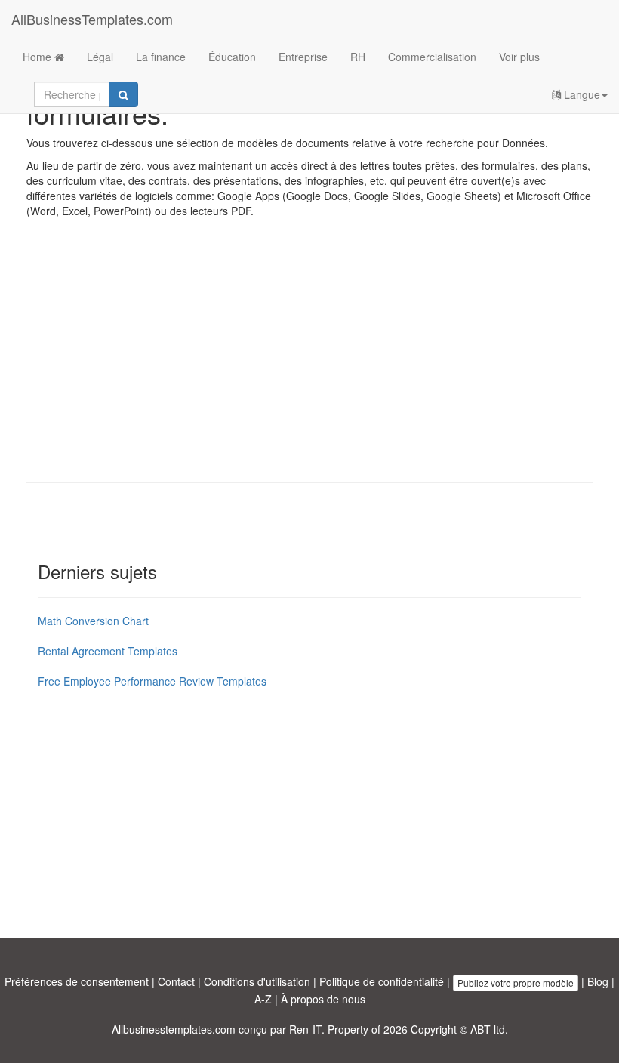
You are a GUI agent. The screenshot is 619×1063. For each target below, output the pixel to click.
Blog (597, 981)
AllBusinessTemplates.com (92, 19)
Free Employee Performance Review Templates (152, 681)
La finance (161, 56)
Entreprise (303, 56)
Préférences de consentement (77, 981)
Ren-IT (305, 1029)
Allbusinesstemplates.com (174, 1029)
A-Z (263, 998)
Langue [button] (580, 94)
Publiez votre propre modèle (515, 982)
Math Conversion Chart (93, 620)
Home (38, 56)
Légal (100, 56)
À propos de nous (323, 998)
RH (357, 56)
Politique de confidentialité (381, 981)
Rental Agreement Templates (107, 650)
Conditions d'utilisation (257, 981)
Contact (176, 981)
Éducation (232, 56)
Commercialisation (432, 56)
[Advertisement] (309, 361)
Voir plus (519, 56)
